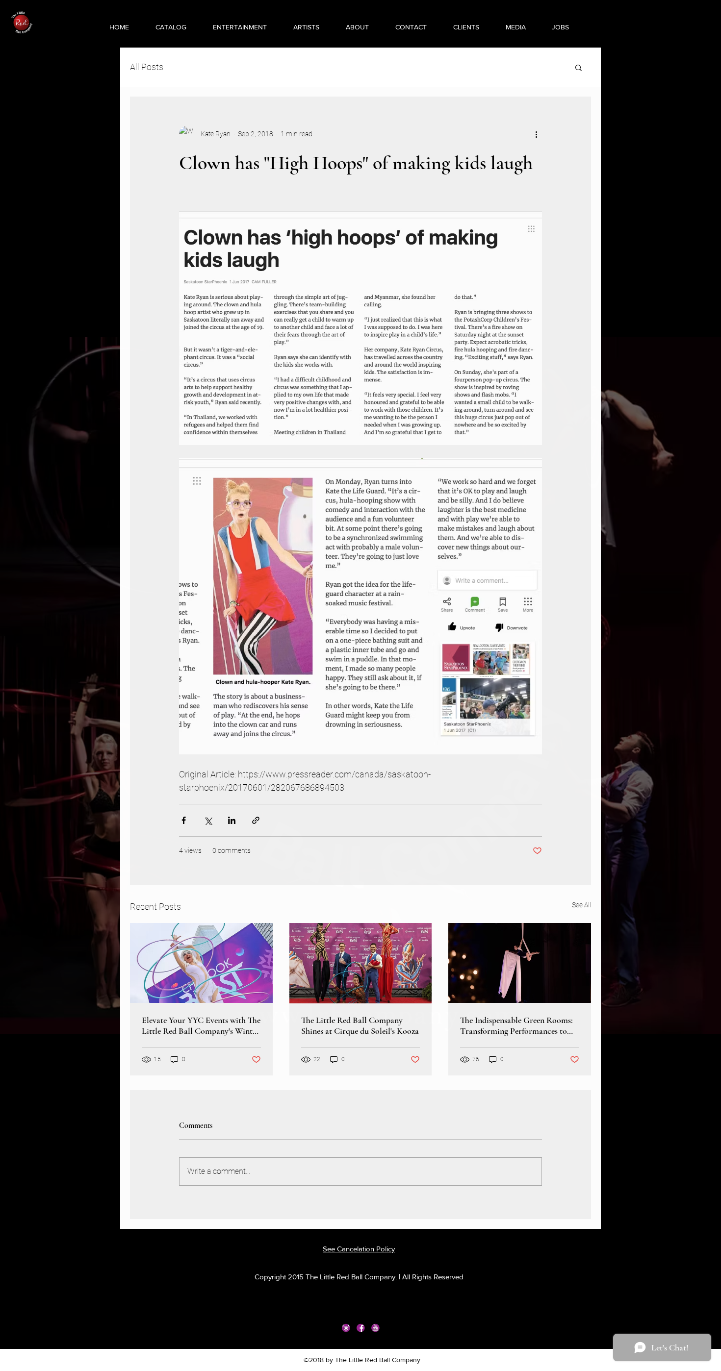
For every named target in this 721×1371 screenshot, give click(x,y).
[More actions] (536, 134)
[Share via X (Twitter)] (207, 820)
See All (581, 905)
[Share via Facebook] (183, 820)
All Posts (146, 67)
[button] (231, 27)
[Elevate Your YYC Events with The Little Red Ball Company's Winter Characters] (201, 963)
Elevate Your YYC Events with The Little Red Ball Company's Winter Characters (201, 1025)
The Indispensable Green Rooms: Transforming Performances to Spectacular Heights (516, 1025)
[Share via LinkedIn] (231, 820)
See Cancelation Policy (359, 1249)
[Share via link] (255, 820)
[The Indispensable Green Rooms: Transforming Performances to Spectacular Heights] (519, 963)
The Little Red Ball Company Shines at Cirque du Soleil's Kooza (360, 1025)
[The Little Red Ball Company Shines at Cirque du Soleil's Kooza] (360, 963)
